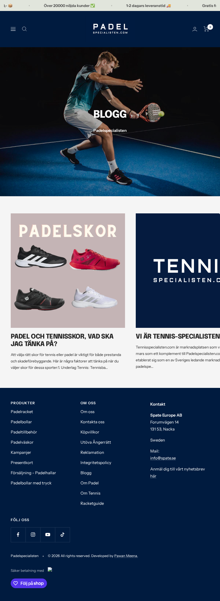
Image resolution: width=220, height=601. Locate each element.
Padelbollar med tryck (31, 482)
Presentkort (22, 462)
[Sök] (24, 29)
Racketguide (92, 503)
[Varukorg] (206, 29)
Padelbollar (21, 421)
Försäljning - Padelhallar (33, 472)
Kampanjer (21, 452)
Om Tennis (90, 493)
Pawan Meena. (126, 556)
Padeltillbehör (24, 432)
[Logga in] (194, 29)
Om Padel (89, 482)
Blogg (85, 472)
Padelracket (22, 411)
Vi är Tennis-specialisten (178, 336)
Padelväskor (22, 442)
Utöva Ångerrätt (95, 442)
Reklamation (92, 452)
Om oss (87, 411)
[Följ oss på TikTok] (62, 534)
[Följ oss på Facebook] (18, 534)
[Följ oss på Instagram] (32, 534)
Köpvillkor (89, 432)
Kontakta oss (92, 421)
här (153, 475)
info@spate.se (163, 458)
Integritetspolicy (95, 462)
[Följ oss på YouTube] (47, 534)
